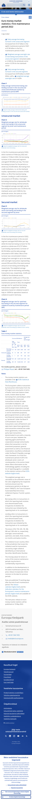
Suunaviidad (7, 674)
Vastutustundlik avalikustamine (13, 698)
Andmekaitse (8, 708)
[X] (6, 736)
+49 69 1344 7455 (14, 635)
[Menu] (29, 5)
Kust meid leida (8, 682)
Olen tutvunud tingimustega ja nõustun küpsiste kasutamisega (17, 792)
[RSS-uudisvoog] (26, 736)
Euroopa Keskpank (9, 669)
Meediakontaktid (10, 652)
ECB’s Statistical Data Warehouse (17, 381)
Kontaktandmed (9, 680)
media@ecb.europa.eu (15, 638)
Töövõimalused (8, 672)
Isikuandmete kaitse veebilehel (13, 711)
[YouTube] (18, 736)
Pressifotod (7, 677)
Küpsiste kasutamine (17, 788)
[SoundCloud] (22, 736)
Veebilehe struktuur (9, 722)
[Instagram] (14, 736)
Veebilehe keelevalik (10, 719)
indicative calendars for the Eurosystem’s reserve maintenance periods (17, 592)
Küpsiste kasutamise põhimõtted (14, 713)
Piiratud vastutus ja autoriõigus (13, 692)
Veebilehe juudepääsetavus (12, 716)
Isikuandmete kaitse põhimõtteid (17, 785)
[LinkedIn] (10, 736)
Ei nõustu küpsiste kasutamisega (17, 797)
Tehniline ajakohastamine (12, 695)
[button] (29, 2)
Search (24, 5)
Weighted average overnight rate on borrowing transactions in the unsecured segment (17, 57)
